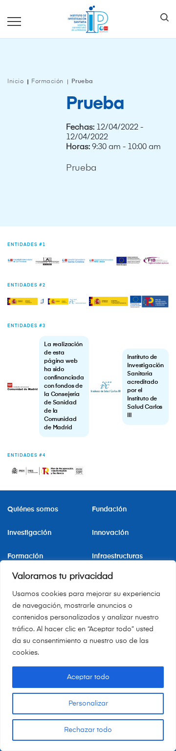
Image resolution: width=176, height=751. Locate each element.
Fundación (109, 509)
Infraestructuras (118, 556)
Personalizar (88, 703)
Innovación (110, 533)
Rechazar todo (88, 730)
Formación (47, 82)
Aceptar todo (88, 677)
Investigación (29, 533)
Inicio (15, 82)
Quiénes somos (32, 509)
